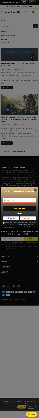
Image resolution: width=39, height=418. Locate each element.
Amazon (29, 218)
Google (12, 218)
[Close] (35, 190)
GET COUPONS (19, 208)
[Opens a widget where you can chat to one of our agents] (31, 414)
